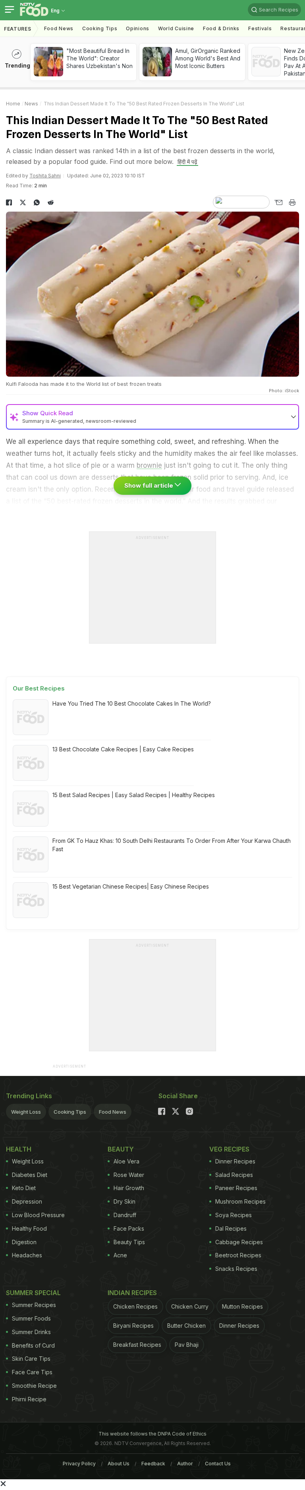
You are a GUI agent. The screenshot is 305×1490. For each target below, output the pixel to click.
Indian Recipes (132, 1293)
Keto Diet (24, 1188)
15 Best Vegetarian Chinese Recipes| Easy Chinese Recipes (130, 886)
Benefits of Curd (33, 1345)
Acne (120, 1255)
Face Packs (129, 1228)
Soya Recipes (233, 1215)
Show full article (149, 485)
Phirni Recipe (29, 1399)
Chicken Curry (189, 1306)
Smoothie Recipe (34, 1385)
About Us (118, 1464)
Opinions (137, 28)
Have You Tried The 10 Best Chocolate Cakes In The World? (131, 703)
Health (18, 1149)
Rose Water (129, 1174)
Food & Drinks (221, 28)
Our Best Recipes (39, 688)
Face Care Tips (32, 1372)
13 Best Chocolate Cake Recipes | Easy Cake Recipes (123, 749)
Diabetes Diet (29, 1174)
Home (13, 104)
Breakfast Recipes (137, 1344)
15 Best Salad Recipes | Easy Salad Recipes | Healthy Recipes (133, 795)
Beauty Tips (129, 1242)
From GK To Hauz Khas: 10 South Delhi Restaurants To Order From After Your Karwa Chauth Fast (171, 844)
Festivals (260, 28)
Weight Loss (26, 1112)
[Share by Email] (278, 202)
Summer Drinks (31, 1332)
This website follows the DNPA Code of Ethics (152, 1434)
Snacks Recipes (236, 1268)
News (31, 104)
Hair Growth (129, 1188)
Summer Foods (31, 1318)
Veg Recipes (229, 1149)
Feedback (153, 1464)
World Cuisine (176, 28)
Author (185, 1464)
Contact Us (218, 1464)
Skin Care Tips (31, 1358)
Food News (58, 28)
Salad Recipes (234, 1174)
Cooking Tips (70, 1112)
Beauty (121, 1149)
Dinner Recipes (235, 1161)
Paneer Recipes (236, 1188)
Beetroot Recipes (238, 1255)
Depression (27, 1201)
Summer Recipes (34, 1304)
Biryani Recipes (133, 1325)
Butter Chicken (186, 1325)
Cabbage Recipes (239, 1242)
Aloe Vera (126, 1161)
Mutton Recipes (242, 1306)
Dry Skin (124, 1201)
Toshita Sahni (45, 176)
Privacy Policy (79, 1464)
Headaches (27, 1255)
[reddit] (51, 202)
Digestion (24, 1242)
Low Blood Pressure (38, 1215)
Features (17, 29)
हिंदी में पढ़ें (187, 161)
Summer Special (33, 1293)
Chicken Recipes (135, 1306)
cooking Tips (99, 28)
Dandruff (125, 1215)
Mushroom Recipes (240, 1201)
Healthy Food (29, 1228)
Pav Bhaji (187, 1344)
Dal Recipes (231, 1228)
